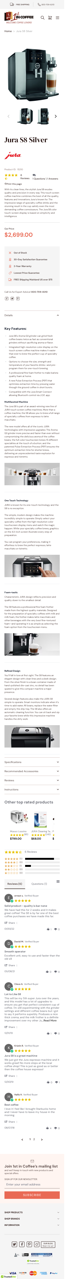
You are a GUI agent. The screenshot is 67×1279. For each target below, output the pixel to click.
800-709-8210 (48, 4)
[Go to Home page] (19, 17)
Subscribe (32, 1195)
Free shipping (22, 4)
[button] (11, 922)
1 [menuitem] (30, 1139)
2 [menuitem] (34, 1139)
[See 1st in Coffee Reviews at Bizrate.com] (41, 1255)
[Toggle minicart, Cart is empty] (50, 17)
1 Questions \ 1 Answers (45, 178)
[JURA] (32, 155)
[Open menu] (57, 17)
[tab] (14, 884)
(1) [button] (21, 865)
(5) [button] (21, 858)
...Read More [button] (49, 1020)
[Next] (56, 116)
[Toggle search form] (42, 17)
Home (8, 31)
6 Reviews (25, 177)
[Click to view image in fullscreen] (32, 75)
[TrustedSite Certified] (33, 1262)
